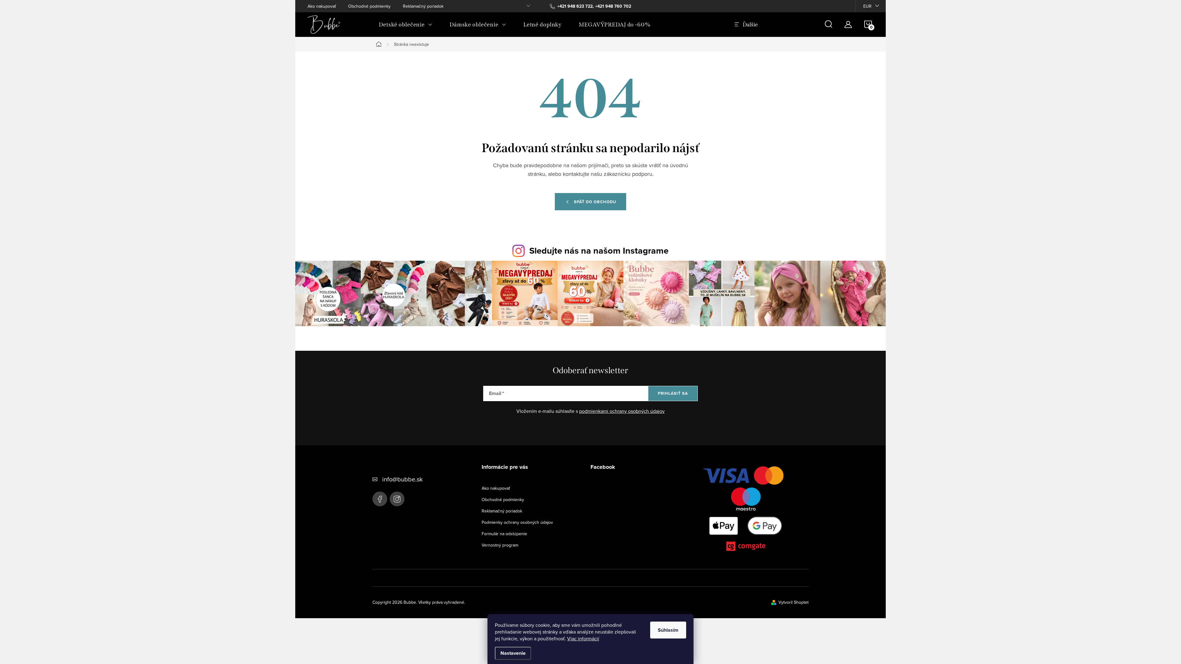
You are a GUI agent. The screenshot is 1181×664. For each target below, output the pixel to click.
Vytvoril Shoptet (793, 602)
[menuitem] (405, 24)
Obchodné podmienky (369, 6)
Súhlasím (668, 630)
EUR (867, 6)
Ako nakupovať (322, 6)
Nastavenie (513, 653)
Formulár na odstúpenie (504, 534)
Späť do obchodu (595, 202)
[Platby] (746, 510)
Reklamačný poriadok (423, 6)
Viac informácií (583, 638)
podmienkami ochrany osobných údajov (622, 411)
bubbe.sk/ (397, 499)
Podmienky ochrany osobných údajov (517, 522)
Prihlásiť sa (673, 393)
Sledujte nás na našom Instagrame (599, 250)
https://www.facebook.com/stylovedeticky (379, 499)
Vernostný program (500, 545)
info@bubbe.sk (402, 479)
